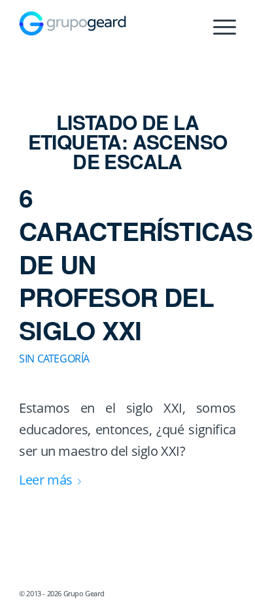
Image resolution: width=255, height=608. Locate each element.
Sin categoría (54, 358)
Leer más (46, 479)
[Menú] (218, 27)
